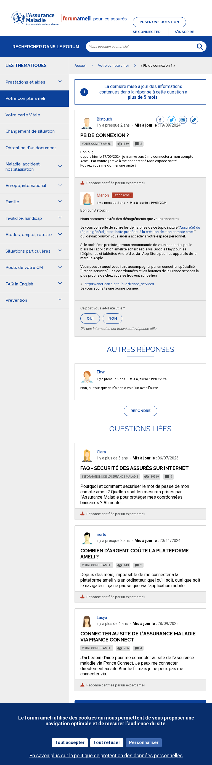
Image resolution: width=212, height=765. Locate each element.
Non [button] (115, 320)
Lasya (102, 617)
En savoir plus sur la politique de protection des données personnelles (106, 755)
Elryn (101, 372)
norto (101, 534)
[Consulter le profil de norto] (87, 542)
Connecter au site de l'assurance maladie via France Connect (138, 637)
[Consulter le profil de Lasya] (87, 625)
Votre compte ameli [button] (25, 98)
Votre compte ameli (97, 143)
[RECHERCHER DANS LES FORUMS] (199, 46)
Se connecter (146, 32)
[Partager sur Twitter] (172, 120)
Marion (103, 195)
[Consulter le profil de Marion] (87, 203)
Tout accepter (70, 742)
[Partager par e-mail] (183, 120)
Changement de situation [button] (30, 131)
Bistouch (104, 119)
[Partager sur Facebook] (160, 120)
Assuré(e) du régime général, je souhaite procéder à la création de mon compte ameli (140, 229)
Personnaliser (144, 742)
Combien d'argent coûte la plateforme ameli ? (134, 554)
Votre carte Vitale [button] (23, 115)
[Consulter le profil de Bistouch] (87, 127)
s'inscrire (184, 32)
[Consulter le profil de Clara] (87, 460)
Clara (101, 452)
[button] (106, 28)
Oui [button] (93, 318)
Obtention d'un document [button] (31, 147)
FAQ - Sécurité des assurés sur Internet (134, 468)
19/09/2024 (148, 203)
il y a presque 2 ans (111, 203)
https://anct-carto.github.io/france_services (119, 284)
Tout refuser (106, 742)
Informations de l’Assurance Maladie (110, 476)
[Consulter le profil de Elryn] (87, 381)
